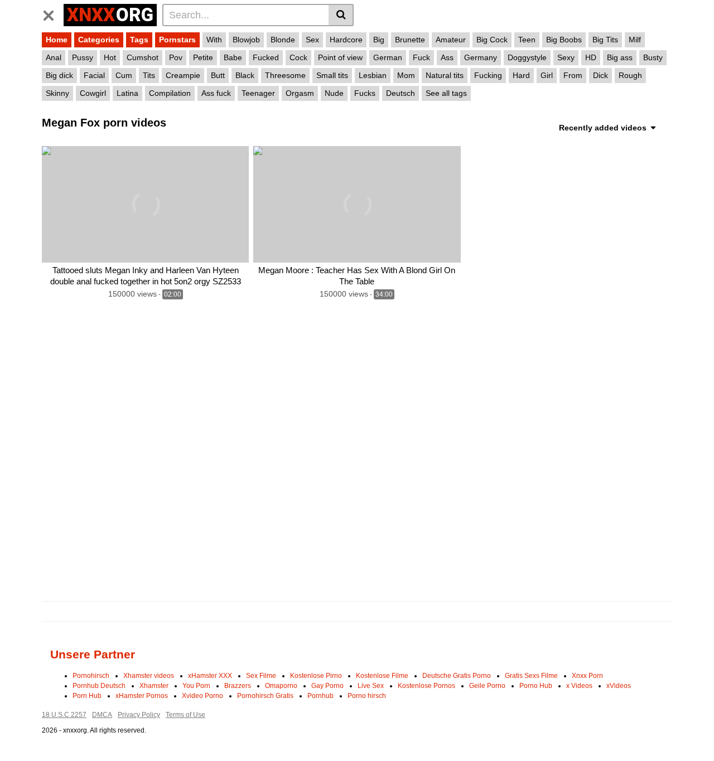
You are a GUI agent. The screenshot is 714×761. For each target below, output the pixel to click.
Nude (334, 93)
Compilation (170, 93)
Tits (149, 75)
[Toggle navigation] (53, 13)
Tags (139, 39)
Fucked (266, 57)
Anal (53, 57)
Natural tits (445, 75)
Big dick (59, 75)
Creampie (183, 75)
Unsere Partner (92, 654)
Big (378, 39)
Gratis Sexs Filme (531, 676)
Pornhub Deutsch (99, 686)
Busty (653, 57)
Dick (600, 75)
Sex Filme (261, 676)
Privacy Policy (139, 715)
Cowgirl (93, 93)
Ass (447, 57)
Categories (98, 39)
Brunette (410, 39)
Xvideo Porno (202, 696)
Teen (527, 39)
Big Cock (492, 39)
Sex (312, 39)
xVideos (618, 686)
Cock (298, 57)
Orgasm (300, 93)
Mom (406, 75)
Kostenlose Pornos (426, 686)
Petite (203, 57)
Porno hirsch (367, 696)
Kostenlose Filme (382, 676)
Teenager (258, 93)
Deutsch (400, 93)
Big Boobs (564, 39)
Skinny (57, 93)
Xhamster (153, 686)
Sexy (566, 57)
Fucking (488, 75)
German (387, 57)
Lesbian (373, 75)
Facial (94, 75)
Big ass (620, 57)
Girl (547, 75)
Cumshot (142, 57)
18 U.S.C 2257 (64, 715)
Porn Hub (87, 696)
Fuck (421, 57)
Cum (123, 75)
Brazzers (237, 686)
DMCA (102, 715)
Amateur (451, 39)
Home (56, 39)
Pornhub (320, 696)
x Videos (579, 686)
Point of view (340, 57)
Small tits (332, 75)
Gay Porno (327, 686)
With (214, 39)
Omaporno (281, 686)
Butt (218, 75)
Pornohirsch (91, 676)
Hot (110, 57)
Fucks (364, 93)
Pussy (82, 57)
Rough (630, 75)
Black (244, 75)
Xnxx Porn (587, 676)
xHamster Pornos (141, 696)
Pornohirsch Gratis (265, 696)
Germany (480, 57)
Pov (175, 57)
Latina (127, 93)
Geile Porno (487, 686)
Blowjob (246, 39)
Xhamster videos (148, 676)
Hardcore (346, 39)
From (572, 75)
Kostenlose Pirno (316, 676)
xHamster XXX (210, 676)
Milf (635, 39)
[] (341, 15)
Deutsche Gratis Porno (456, 676)
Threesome (285, 75)
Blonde (283, 39)
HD (590, 57)
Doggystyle (527, 57)
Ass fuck (216, 93)
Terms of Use (185, 715)
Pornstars (177, 39)
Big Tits (605, 39)
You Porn (196, 686)
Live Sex (371, 686)
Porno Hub (535, 686)
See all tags (446, 93)
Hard (521, 75)
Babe (233, 57)
